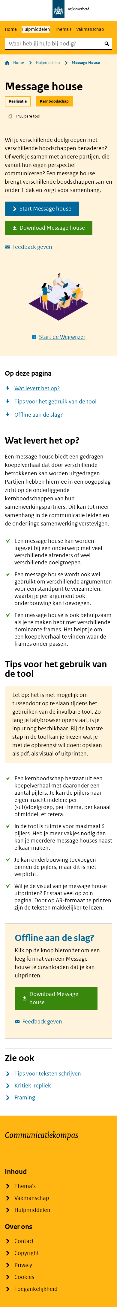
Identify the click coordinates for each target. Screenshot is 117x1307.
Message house (86, 62)
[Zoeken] (107, 43)
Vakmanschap (90, 29)
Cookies (24, 1277)
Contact (24, 1241)
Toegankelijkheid (36, 1288)
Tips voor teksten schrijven (47, 1073)
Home (11, 29)
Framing (24, 1097)
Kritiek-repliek (32, 1085)
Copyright (26, 1253)
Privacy (23, 1265)
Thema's (63, 29)
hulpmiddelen (48, 62)
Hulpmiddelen (36, 29)
